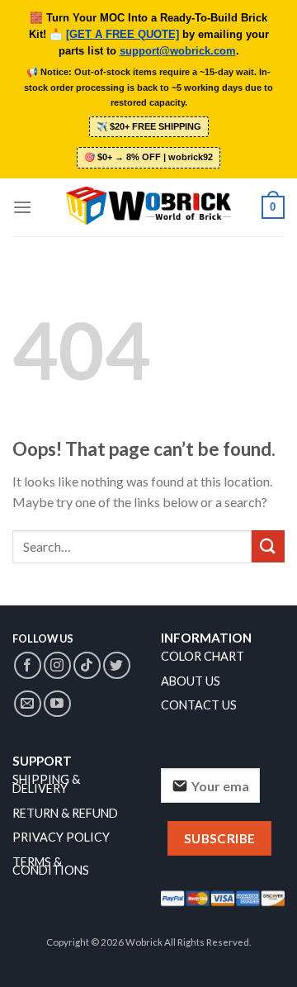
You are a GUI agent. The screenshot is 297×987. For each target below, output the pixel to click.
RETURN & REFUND (65, 813)
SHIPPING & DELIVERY (46, 783)
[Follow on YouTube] (57, 704)
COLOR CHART (202, 656)
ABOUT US (190, 681)
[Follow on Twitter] (116, 665)
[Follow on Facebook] (27, 665)
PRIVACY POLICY (61, 837)
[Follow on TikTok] (87, 665)
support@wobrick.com (178, 51)
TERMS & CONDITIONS (50, 866)
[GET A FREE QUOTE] (122, 34)
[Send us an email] (27, 704)
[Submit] (268, 546)
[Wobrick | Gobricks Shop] (148, 207)
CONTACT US (199, 705)
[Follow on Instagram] (57, 665)
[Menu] (22, 207)
